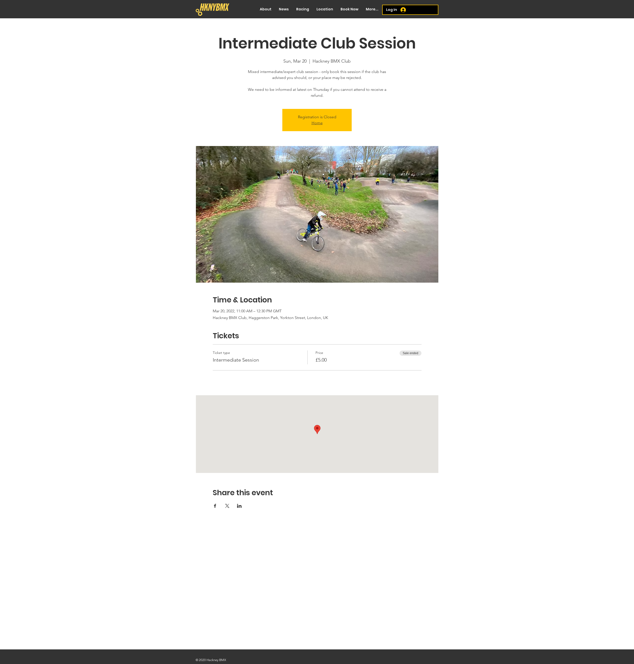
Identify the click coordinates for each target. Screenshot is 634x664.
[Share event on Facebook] (215, 506)
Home (317, 123)
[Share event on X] (227, 506)
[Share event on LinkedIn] (239, 506)
